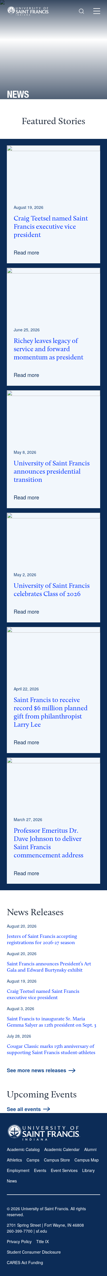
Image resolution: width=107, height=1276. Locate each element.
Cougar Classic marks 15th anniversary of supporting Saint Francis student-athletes (51, 1049)
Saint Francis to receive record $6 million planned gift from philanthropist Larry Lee (51, 713)
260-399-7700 (20, 1231)
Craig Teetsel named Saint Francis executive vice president (51, 227)
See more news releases (36, 1070)
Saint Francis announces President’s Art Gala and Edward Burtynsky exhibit (49, 967)
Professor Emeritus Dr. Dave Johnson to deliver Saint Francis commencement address (48, 843)
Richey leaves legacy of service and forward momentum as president (48, 349)
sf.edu (41, 1231)
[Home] (28, 11)
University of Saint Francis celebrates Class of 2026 (52, 590)
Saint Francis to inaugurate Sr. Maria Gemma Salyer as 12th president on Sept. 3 (51, 1022)
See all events (24, 1109)
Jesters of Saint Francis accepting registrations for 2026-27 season (42, 940)
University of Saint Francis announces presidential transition (52, 472)
